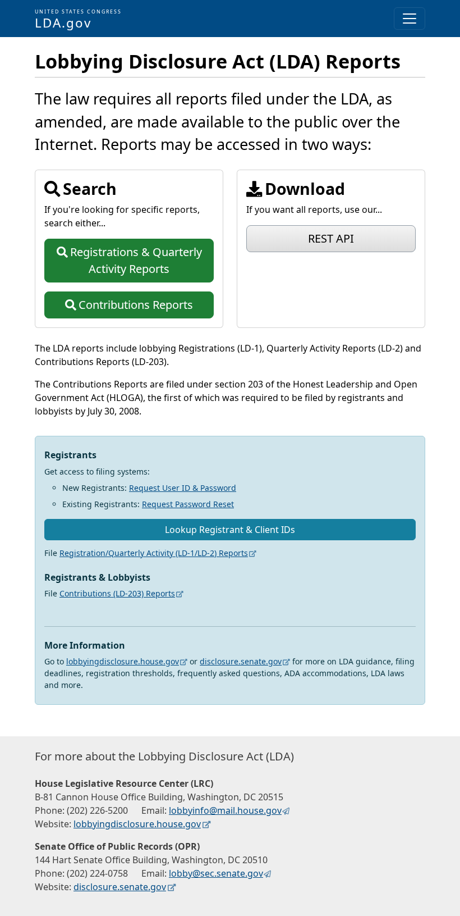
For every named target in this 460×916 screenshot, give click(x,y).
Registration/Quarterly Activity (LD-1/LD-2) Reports (153, 553)
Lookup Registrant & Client (230, 529)
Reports (136, 304)
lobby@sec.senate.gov (216, 873)
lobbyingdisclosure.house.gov (122, 661)
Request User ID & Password (182, 487)
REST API (331, 238)
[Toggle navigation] (409, 18)
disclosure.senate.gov (241, 661)
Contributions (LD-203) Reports (117, 593)
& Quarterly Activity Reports (136, 260)
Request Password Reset (188, 504)
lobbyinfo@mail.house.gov (225, 810)
